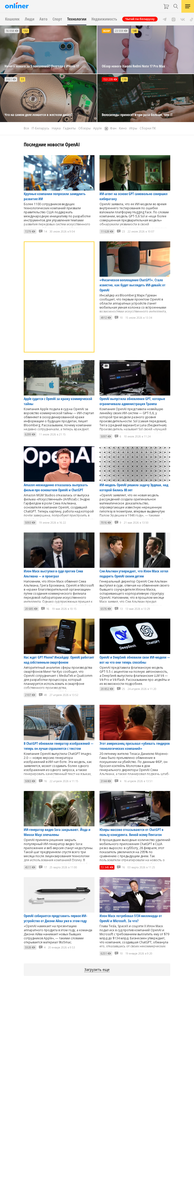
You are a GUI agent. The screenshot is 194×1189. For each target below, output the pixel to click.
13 (121, 609)
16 (47, 609)
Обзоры (84, 128)
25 (123, 689)
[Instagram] (173, 19)
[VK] (183, 19)
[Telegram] (165, 19)
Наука (56, 128)
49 (45, 695)
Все (26, 128)
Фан (113, 128)
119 (124, 79)
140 (134, 31)
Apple (97, 128)
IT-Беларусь (40, 128)
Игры (133, 128)
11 (22, 79)
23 (123, 231)
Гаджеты (69, 128)
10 (121, 317)
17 (45, 867)
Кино (123, 128)
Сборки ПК (148, 128)
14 (45, 231)
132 (25, 31)
